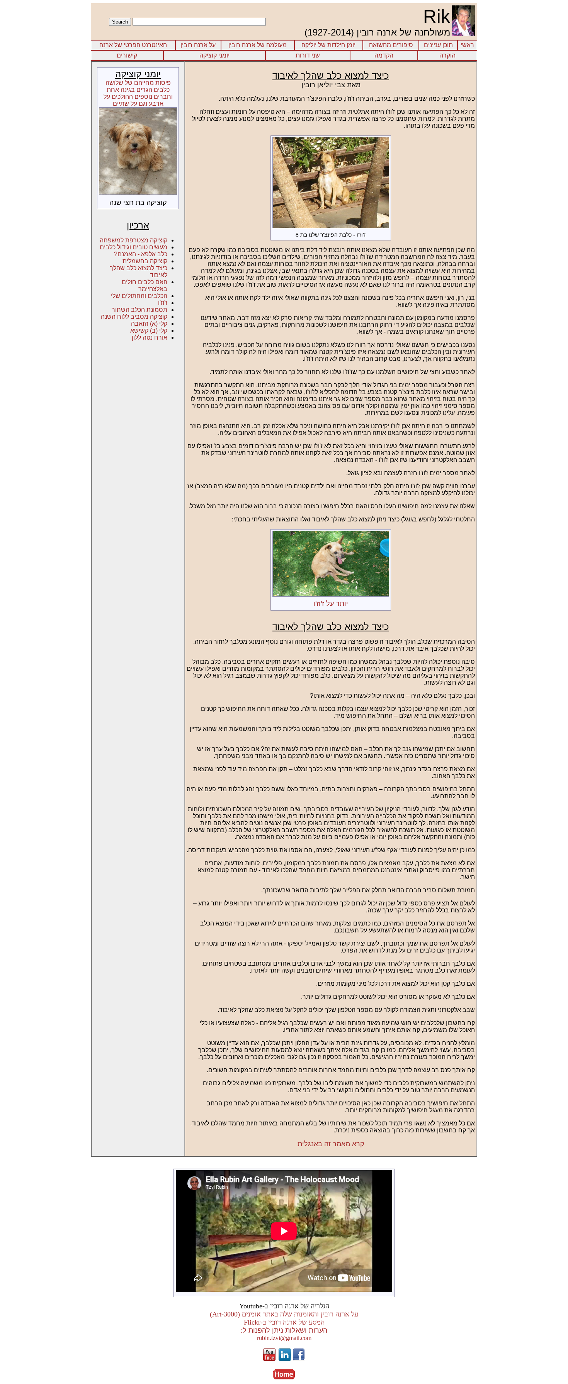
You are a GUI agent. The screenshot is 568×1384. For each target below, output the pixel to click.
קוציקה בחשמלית (144, 261)
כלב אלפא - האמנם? (140, 254)
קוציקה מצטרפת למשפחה (133, 240)
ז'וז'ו (162, 302)
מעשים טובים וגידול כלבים (133, 247)
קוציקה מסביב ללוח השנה (134, 316)
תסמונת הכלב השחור (139, 309)
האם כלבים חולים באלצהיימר (144, 285)
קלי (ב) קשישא (148, 330)
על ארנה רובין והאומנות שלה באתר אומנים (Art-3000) (284, 1314)
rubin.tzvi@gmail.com (284, 1338)
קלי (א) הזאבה (149, 323)
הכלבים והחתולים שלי (139, 296)
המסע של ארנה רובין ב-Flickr (284, 1322)
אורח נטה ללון (149, 337)
